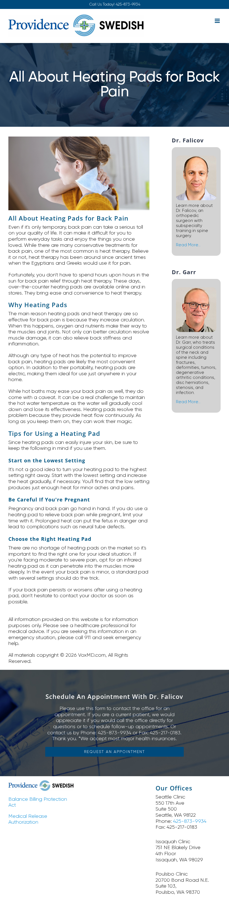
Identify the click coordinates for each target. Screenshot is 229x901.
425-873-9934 (128, 4)
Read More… (188, 244)
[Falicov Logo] (40, 783)
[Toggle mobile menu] (218, 21)
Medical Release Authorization (27, 819)
